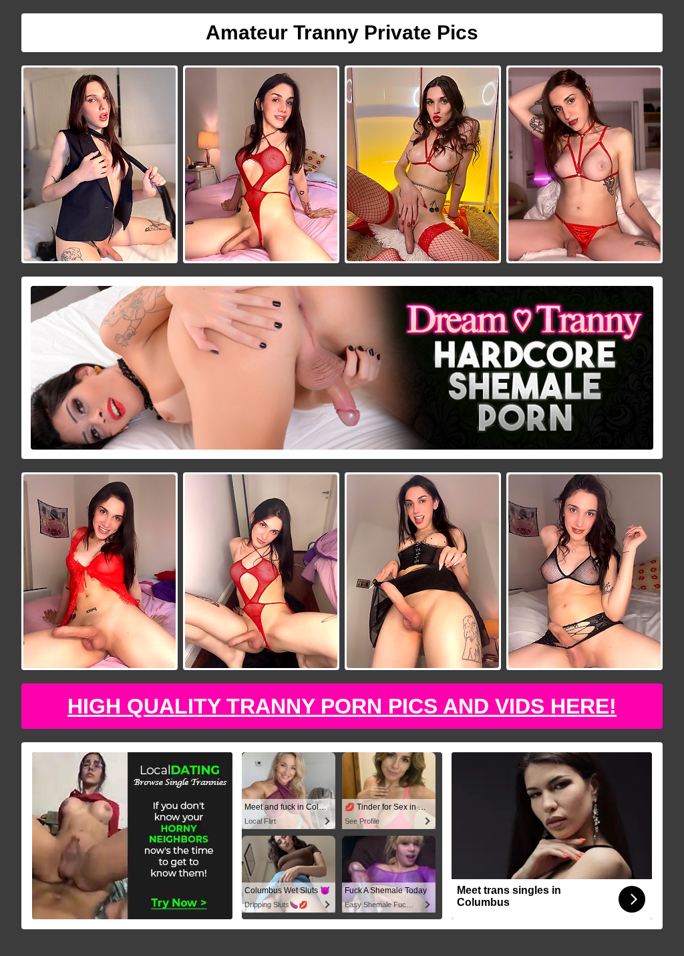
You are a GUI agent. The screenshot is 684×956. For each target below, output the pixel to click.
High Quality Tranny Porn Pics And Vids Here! (342, 706)
